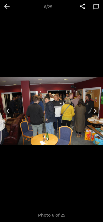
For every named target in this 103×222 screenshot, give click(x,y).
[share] (82, 7)
